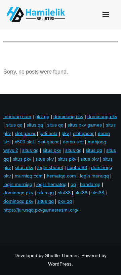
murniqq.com (29, 175)
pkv (65, 133)
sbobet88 (77, 167)
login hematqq (51, 184)
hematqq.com (61, 175)
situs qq (14, 125)
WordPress (60, 264)
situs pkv (52, 150)
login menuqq (94, 175)
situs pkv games (85, 125)
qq (73, 184)
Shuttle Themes (62, 255)
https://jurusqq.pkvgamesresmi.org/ (40, 210)
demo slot (73, 141)
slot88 (64, 192)
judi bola (48, 133)
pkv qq (42, 116)
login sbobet (50, 167)
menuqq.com (17, 116)
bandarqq (90, 184)
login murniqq (17, 184)
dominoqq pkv (68, 116)
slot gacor (25, 133)
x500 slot (24, 141)
